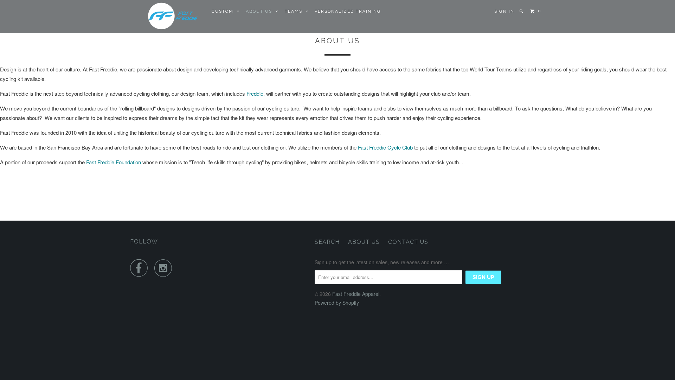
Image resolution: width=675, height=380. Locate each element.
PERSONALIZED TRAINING (348, 11)
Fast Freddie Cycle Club (385, 147)
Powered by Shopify (337, 302)
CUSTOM (224, 11)
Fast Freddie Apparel (355, 293)
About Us (364, 242)
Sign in (504, 11)
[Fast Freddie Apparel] (166, 16)
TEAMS (295, 11)
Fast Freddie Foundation (113, 162)
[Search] (522, 11)
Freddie (254, 93)
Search (327, 242)
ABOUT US (261, 11)
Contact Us (408, 242)
